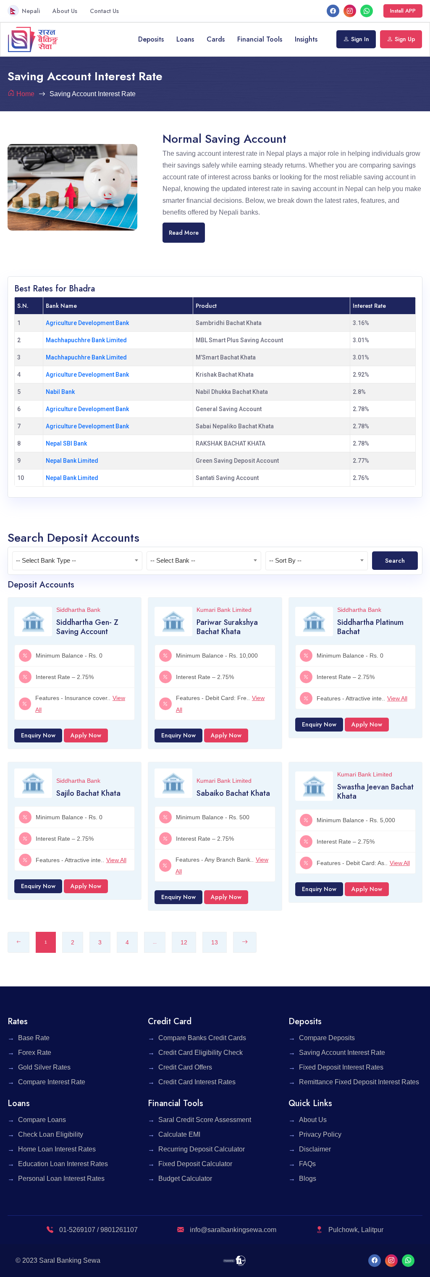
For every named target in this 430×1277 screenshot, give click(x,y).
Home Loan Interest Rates (57, 1149)
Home (25, 93)
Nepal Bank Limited (72, 460)
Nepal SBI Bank (66, 443)
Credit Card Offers (185, 1067)
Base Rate (34, 1037)
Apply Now (86, 735)
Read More (184, 232)
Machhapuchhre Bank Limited (86, 340)
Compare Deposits (327, 1037)
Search (395, 560)
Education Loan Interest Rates (63, 1163)
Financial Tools (259, 39)
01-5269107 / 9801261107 (98, 1229)
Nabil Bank (60, 391)
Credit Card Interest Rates (197, 1082)
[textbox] (77, 560)
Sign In (360, 39)
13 (214, 942)
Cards (216, 39)
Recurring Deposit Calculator (201, 1149)
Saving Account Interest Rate (342, 1052)
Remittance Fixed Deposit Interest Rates (359, 1082)
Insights (306, 39)
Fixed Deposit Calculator (195, 1163)
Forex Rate (34, 1052)
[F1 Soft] (234, 1260)
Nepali (31, 11)
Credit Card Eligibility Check (200, 1052)
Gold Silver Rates (44, 1067)
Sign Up (405, 39)
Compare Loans (42, 1119)
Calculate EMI (179, 1134)
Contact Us (104, 11)
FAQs (307, 1163)
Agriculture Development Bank (87, 323)
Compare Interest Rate (51, 1082)
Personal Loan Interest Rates (61, 1178)
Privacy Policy (320, 1134)
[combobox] (77, 560)
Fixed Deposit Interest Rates (341, 1067)
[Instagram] (350, 10)
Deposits (151, 39)
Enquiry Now (38, 735)
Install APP (403, 11)
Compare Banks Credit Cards (202, 1037)
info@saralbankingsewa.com (233, 1229)
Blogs (307, 1178)
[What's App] (367, 10)
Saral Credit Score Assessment (204, 1119)
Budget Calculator (185, 1178)
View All (397, 698)
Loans (185, 39)
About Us (64, 11)
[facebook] (333, 10)
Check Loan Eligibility (50, 1134)
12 (184, 942)
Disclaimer (315, 1149)
